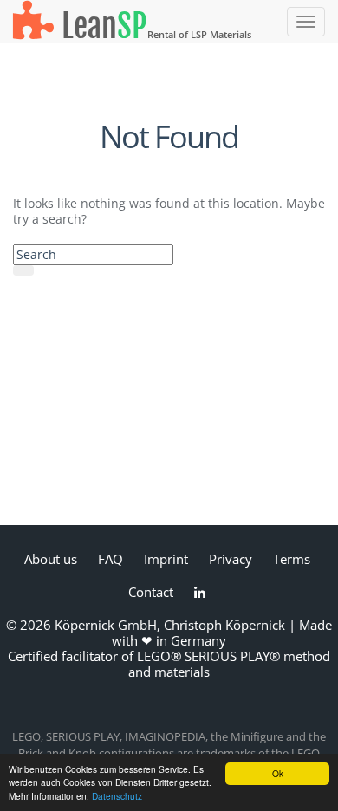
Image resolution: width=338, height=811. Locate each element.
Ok (277, 773)
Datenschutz (117, 795)
